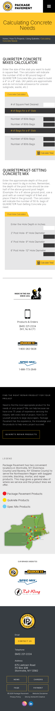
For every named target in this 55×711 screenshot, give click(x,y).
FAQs (16, 688)
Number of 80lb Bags (23, 124)
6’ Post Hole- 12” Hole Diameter (28, 250)
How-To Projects (17, 38)
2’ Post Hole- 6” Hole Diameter (28, 233)
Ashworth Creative (38, 697)
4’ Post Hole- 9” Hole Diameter (28, 241)
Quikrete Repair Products (21, 434)
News (17, 679)
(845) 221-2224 (23, 654)
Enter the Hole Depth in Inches (28, 224)
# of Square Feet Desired (24, 104)
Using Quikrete (32, 38)
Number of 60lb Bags (23, 118)
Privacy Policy (15, 697)
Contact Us (25, 641)
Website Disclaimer (40, 693)
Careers (38, 679)
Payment (38, 688)
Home (5, 38)
